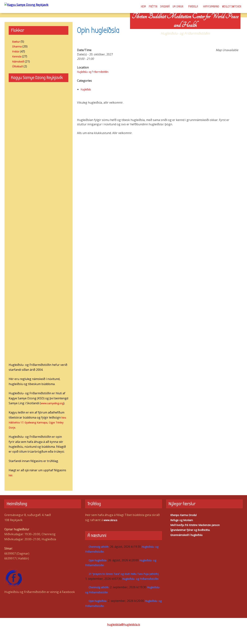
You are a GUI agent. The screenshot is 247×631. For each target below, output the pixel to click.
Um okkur (178, 6)
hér (10, 475)
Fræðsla (193, 6)
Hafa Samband (211, 6)
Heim (143, 6)
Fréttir (153, 6)
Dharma (17, 46)
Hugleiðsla (86, 89)
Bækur (16, 41)
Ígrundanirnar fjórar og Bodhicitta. (190, 530)
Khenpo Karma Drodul (183, 515)
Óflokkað (17, 66)
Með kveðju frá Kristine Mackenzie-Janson (195, 525)
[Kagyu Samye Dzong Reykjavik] (26, 4)
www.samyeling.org (52, 403)
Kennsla (16, 56)
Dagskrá (165, 6)
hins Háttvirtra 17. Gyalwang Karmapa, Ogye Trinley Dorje (37, 422)
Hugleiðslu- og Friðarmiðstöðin (92, 72)
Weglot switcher (231, 6)
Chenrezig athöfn (99, 546)
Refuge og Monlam (181, 520)
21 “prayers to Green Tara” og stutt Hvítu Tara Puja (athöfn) (124, 574)
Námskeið (18, 61)
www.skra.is (110, 520)
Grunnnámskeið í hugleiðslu (186, 535)
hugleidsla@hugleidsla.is (123, 624)
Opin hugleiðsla (98, 560)
